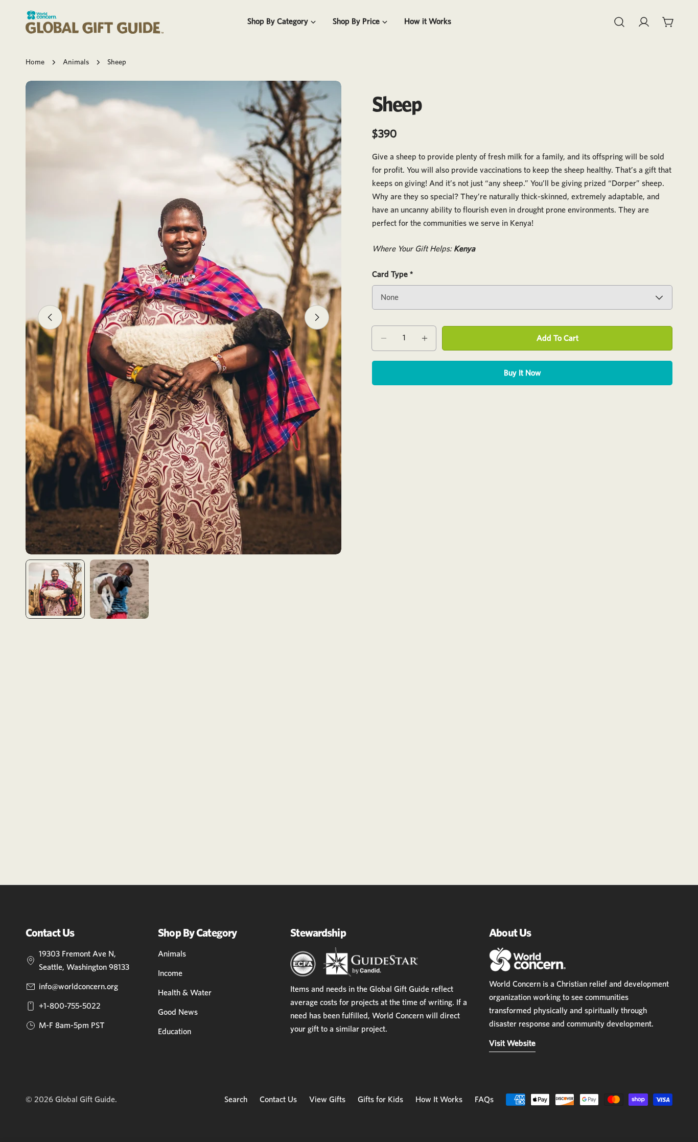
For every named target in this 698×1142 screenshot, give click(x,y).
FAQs (484, 1100)
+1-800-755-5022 (70, 1006)
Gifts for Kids (380, 1100)
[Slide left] (50, 317)
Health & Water (185, 993)
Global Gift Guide (85, 1100)
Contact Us (278, 1100)
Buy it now (522, 373)
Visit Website (512, 1043)
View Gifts (327, 1100)
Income (170, 973)
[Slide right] (317, 317)
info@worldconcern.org (78, 987)
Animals (76, 62)
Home (35, 62)
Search (235, 1100)
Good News (178, 1012)
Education (174, 1032)
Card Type (392, 274)
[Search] (619, 22)
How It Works (438, 1100)
